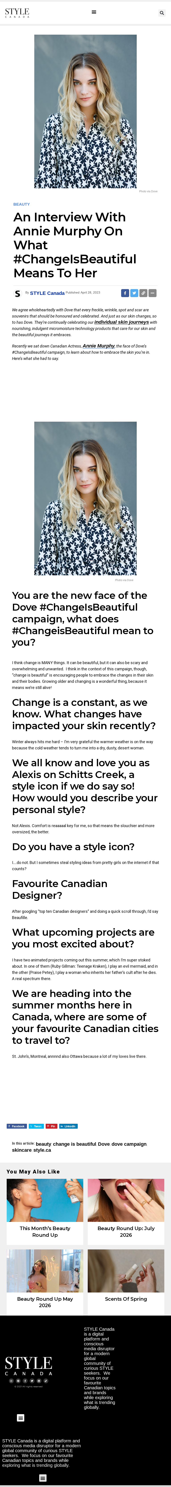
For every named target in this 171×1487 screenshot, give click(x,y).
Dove (104, 1144)
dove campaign (129, 1144)
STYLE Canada (47, 293)
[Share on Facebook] (125, 293)
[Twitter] (32, 1380)
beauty (43, 1144)
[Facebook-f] (25, 1380)
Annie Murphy (99, 346)
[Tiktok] (45, 1380)
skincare (22, 1150)
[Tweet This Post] (134, 293)
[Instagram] (11, 1380)
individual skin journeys (121, 322)
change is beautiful (74, 1144)
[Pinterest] (18, 1380)
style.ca (42, 1150)
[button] (94, 12)
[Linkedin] (39, 1380)
